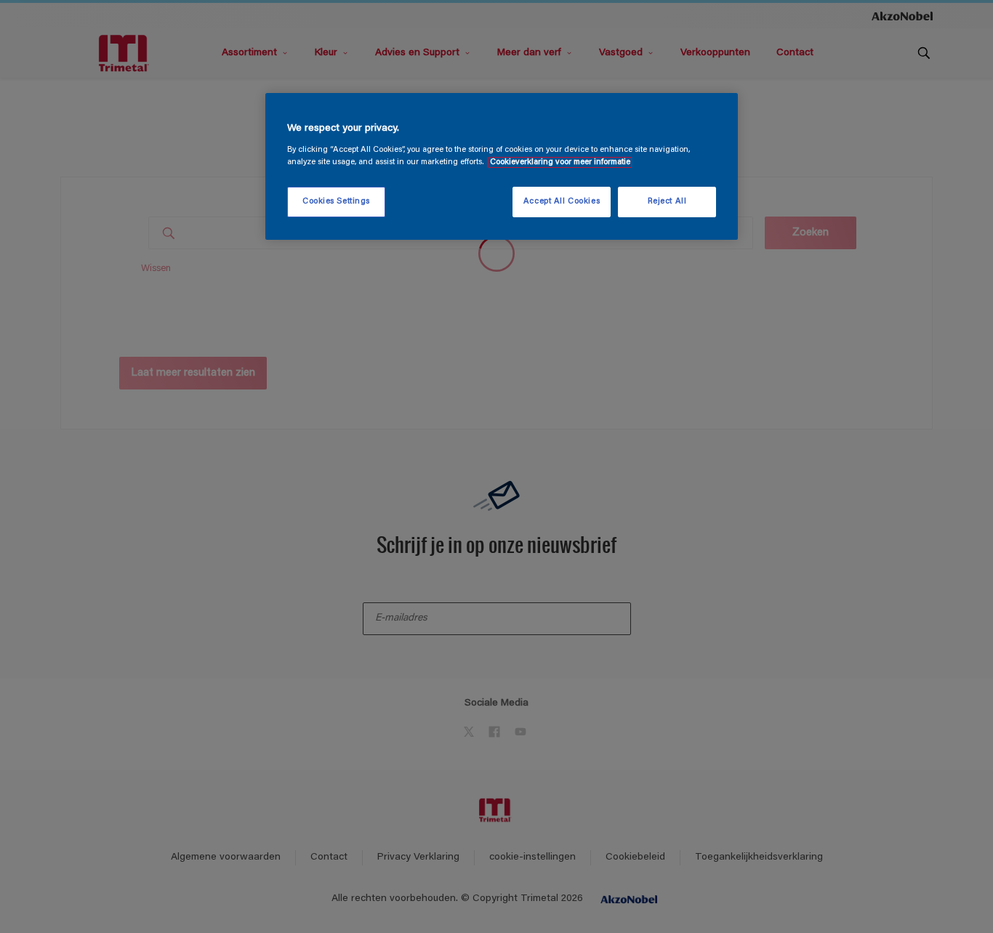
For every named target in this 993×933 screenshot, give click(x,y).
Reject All (667, 202)
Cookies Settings (336, 202)
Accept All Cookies (561, 202)
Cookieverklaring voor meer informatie (560, 162)
